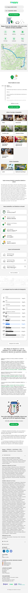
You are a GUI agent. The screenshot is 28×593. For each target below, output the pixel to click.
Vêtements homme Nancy (11, 503)
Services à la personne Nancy (16, 500)
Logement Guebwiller (14, 529)
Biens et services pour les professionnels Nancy (17, 490)
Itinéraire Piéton (9, 459)
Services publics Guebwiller (8, 520)
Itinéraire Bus (15, 462)
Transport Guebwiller (11, 511)
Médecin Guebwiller (6, 515)
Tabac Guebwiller (10, 532)
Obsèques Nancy (6, 486)
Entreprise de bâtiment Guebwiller (16, 507)
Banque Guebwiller (20, 516)
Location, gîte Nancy (20, 486)
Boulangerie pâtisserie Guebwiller (13, 521)
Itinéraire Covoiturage (22, 460)
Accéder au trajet (14, 107)
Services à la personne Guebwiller (13, 526)
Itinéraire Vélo (15, 459)
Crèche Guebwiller (5, 533)
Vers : (11, 10)
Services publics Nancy (13, 494)
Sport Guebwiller (22, 513)
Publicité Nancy (5, 494)
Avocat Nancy (10, 491)
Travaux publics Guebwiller (12, 528)
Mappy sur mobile (5, 557)
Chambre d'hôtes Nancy (6, 487)
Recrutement (4, 570)
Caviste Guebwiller (21, 528)
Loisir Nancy (16, 491)
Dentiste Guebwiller (5, 517)
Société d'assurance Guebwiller (13, 509)
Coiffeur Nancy (12, 485)
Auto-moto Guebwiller (16, 508)
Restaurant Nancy (10, 482)
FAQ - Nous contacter (6, 578)
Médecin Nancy (5, 490)
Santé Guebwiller (16, 512)
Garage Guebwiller (19, 505)
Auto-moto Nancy (5, 485)
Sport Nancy (5, 491)
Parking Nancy (14, 487)
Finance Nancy (12, 498)
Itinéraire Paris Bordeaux (19, 468)
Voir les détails (14, 272)
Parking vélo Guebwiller (15, 515)
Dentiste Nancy (8, 492)
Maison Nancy (23, 482)
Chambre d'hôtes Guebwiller (7, 512)
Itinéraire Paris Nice (17, 470)
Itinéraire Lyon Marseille (6, 477)
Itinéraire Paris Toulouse (9, 470)
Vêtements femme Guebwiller (17, 522)
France (5, 561)
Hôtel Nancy (4, 482)
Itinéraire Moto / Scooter (7, 462)
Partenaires (7, 573)
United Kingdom (6, 565)
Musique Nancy (14, 492)
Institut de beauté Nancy (7, 495)
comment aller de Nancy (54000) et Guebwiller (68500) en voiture (12, 386)
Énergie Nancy (19, 504)
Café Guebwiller (20, 525)
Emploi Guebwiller (13, 533)
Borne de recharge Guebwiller (19, 532)
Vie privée (13, 577)
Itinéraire (4, 459)
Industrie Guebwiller (17, 520)
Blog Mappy (4, 571)
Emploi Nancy (20, 492)
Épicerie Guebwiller (5, 529)
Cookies (16, 577)
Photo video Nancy (13, 499)
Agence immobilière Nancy (19, 483)
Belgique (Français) (7, 562)
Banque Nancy (7, 500)
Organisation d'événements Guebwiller (14, 530)
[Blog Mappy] (11, 551)
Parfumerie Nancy (13, 504)
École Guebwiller (13, 516)
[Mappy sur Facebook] (4, 551)
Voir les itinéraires (14, 14)
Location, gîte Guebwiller (20, 511)
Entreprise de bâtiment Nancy (8, 483)
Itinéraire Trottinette (6, 463)
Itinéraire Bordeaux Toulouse (13, 472)
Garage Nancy (17, 482)
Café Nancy (7, 498)
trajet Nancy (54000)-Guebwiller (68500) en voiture (11, 376)
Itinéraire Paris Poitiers (20, 476)
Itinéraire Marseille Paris (6, 469)
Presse (3, 573)
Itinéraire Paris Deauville (9, 468)
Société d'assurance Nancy (20, 485)
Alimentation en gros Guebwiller (16, 524)
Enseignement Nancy (21, 494)
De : (11, 7)
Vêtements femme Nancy (13, 496)
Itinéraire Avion (21, 462)
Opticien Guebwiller (5, 524)
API (2, 556)
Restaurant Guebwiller (11, 505)
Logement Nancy (21, 487)
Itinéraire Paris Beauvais (11, 476)
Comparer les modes (14, 343)
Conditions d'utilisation (6, 577)
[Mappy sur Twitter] (7, 551)
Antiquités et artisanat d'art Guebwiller (9, 525)
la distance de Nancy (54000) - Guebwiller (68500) (15, 369)
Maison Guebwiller (5, 507)
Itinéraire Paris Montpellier (10, 473)
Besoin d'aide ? (6, 544)
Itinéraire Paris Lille (15, 469)
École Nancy (15, 495)
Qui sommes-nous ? (5, 569)
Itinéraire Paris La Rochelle (11, 474)
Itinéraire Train (14, 460)
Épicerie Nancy (20, 503)
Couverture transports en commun (8, 579)
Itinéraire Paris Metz (15, 477)
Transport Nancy (13, 486)
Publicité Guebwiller (14, 517)
